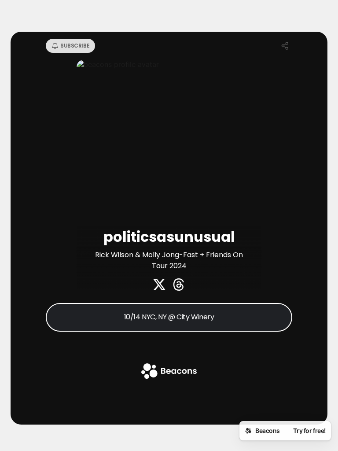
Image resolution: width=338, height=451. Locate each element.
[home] (169, 372)
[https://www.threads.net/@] (178, 285)
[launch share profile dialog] (285, 46)
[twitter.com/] (159, 285)
